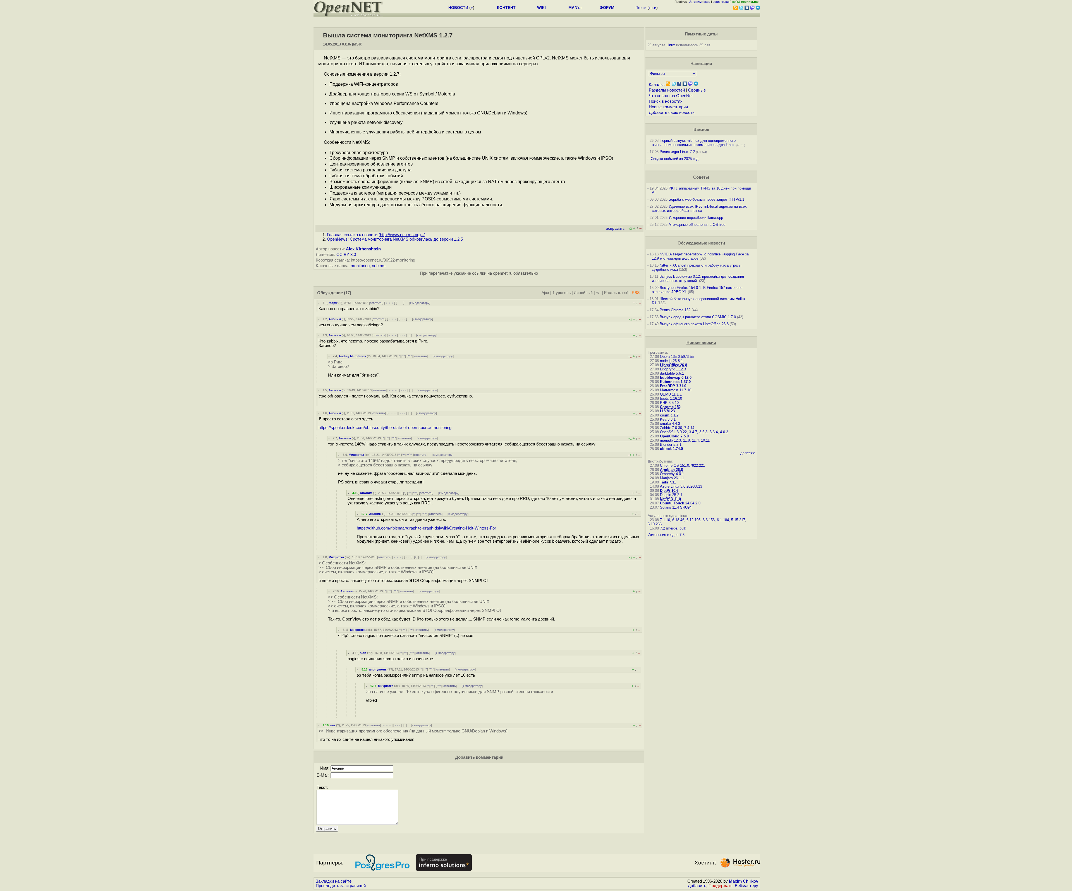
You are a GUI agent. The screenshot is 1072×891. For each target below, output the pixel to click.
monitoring (360, 266)
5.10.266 (655, 524)
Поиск (640, 7)
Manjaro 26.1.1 (672, 478)
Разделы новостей (667, 90)
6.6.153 (709, 520)
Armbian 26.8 (671, 470)
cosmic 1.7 (669, 415)
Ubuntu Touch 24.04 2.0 (680, 503)
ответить (376, 303)
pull (682, 528)
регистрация (721, 1)
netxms (379, 266)
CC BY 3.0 (346, 254)
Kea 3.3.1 (668, 419)
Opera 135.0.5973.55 (677, 357)
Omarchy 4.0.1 (672, 474)
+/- (598, 293)
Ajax (545, 293)
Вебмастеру (746, 885)
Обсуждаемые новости (701, 243)
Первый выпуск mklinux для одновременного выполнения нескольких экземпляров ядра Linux (694, 142)
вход (707, 1)
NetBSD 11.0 (670, 499)
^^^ (410, 356)
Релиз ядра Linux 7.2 (677, 152)
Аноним (335, 319)
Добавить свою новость (672, 112)
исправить (615, 228)
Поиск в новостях (666, 101)
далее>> (747, 453)
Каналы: (657, 84)
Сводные (697, 90)
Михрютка (356, 454)
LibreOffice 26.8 (673, 365)
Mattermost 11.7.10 (675, 390)
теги (652, 7)
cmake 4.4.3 (670, 423)
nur (332, 725)
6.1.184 (723, 520)
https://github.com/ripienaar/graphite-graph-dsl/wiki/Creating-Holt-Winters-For (426, 528)
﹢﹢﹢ (389, 303)
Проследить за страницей (341, 885)
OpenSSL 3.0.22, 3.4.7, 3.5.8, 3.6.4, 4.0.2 (694, 432)
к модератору (419, 303)
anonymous (378, 669)
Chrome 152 (670, 407)
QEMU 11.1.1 (671, 394)
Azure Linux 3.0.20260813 (681, 486)
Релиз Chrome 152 (675, 310)
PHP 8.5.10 (669, 403)
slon (363, 653)
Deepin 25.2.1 (671, 495)
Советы (701, 177)
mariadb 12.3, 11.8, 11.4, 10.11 (685, 440)
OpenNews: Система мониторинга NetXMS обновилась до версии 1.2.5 (395, 239)
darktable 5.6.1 (672, 373)
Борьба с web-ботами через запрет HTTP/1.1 (706, 199)
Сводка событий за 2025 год (674, 159)
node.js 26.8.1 (671, 361)
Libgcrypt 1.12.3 (673, 369)
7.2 (662, 528)
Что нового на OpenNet (671, 96)
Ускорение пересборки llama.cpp (696, 217)
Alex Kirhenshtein (363, 249)
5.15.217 (738, 520)
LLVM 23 (667, 411)
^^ (403, 356)
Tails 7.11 (668, 482)
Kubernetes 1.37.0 (675, 382)
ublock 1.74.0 (671, 449)
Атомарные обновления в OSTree (697, 224)
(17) (347, 293)
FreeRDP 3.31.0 (673, 386)
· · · (400, 303)
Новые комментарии (668, 107)
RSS (636, 293)
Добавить (697, 885)
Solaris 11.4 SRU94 (675, 507)
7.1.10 (665, 520)
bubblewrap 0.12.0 (675, 377)
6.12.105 (693, 520)
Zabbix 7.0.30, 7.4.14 (677, 428)
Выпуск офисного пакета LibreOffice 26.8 (694, 324)
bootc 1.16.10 (671, 398)
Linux (670, 45)
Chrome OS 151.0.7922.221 (682, 465)
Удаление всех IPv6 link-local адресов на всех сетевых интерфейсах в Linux (699, 208)
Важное (701, 129)
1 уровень (561, 293)
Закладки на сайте (333, 881)
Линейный (583, 293)
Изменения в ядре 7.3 (666, 535)
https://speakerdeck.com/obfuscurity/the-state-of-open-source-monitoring (385, 427)
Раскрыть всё (616, 293)
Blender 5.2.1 (670, 444)
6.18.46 (678, 520)
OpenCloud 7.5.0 (674, 436)
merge (672, 528)
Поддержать (721, 885)
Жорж (333, 303)
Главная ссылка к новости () (376, 235)
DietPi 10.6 (669, 490)
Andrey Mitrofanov (352, 356)
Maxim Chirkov (743, 881)
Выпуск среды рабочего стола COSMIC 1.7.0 (698, 317)
